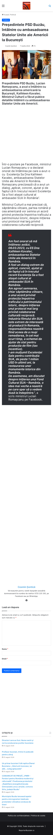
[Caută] (49, 7)
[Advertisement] (26, 135)
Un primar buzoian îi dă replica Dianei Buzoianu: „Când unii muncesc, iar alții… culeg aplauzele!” (18, 766)
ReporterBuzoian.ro (26, 830)
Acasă (6, 15)
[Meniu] (3, 7)
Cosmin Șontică (11, 46)
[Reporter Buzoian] (26, 6)
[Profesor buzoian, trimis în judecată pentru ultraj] (44, 755)
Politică (13, 15)
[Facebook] (26, 600)
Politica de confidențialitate (19, 816)
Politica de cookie (38, 816)
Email (5, 659)
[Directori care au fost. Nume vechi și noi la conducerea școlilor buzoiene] (44, 744)
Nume (5, 649)
